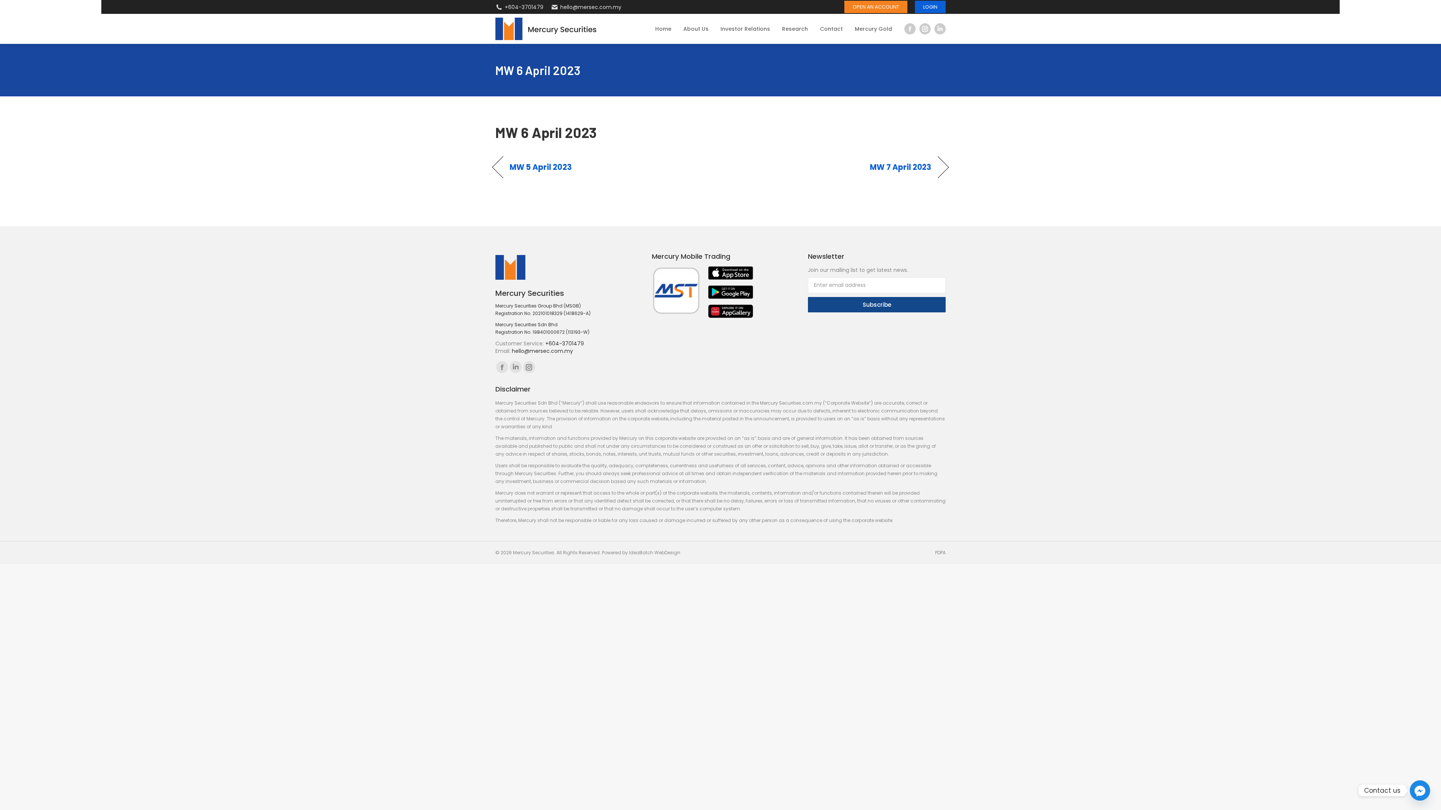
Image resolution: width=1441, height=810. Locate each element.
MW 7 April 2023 (900, 167)
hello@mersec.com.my (590, 7)
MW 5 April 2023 (541, 167)
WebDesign (667, 552)
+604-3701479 (524, 7)
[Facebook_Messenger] (1420, 790)
